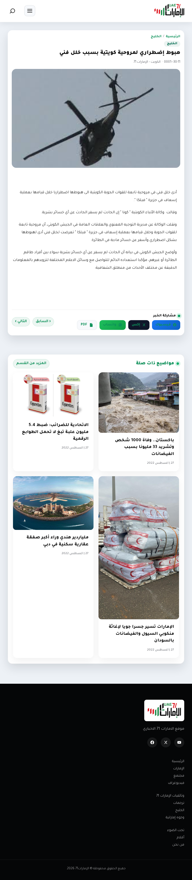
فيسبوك (163, 325)
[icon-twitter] (166, 742)
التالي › (21, 322)
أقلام (180, 838)
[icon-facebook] (152, 742)
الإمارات (178, 769)
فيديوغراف (176, 783)
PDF (84, 325)
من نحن (178, 845)
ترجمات (178, 803)
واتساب (109, 325)
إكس (136, 325)
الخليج (156, 36)
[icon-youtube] (179, 742)
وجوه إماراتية (175, 818)
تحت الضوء (175, 830)
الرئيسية (173, 36)
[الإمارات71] (169, 10)
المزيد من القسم (31, 364)
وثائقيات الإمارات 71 (170, 796)
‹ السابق (43, 322)
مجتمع (179, 776)
